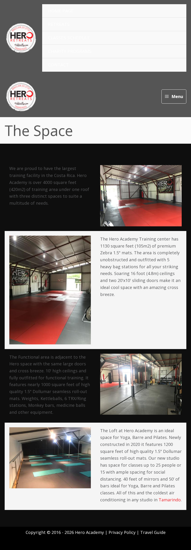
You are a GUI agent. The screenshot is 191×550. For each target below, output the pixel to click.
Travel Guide (153, 532)
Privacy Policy (123, 532)
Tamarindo (170, 499)
